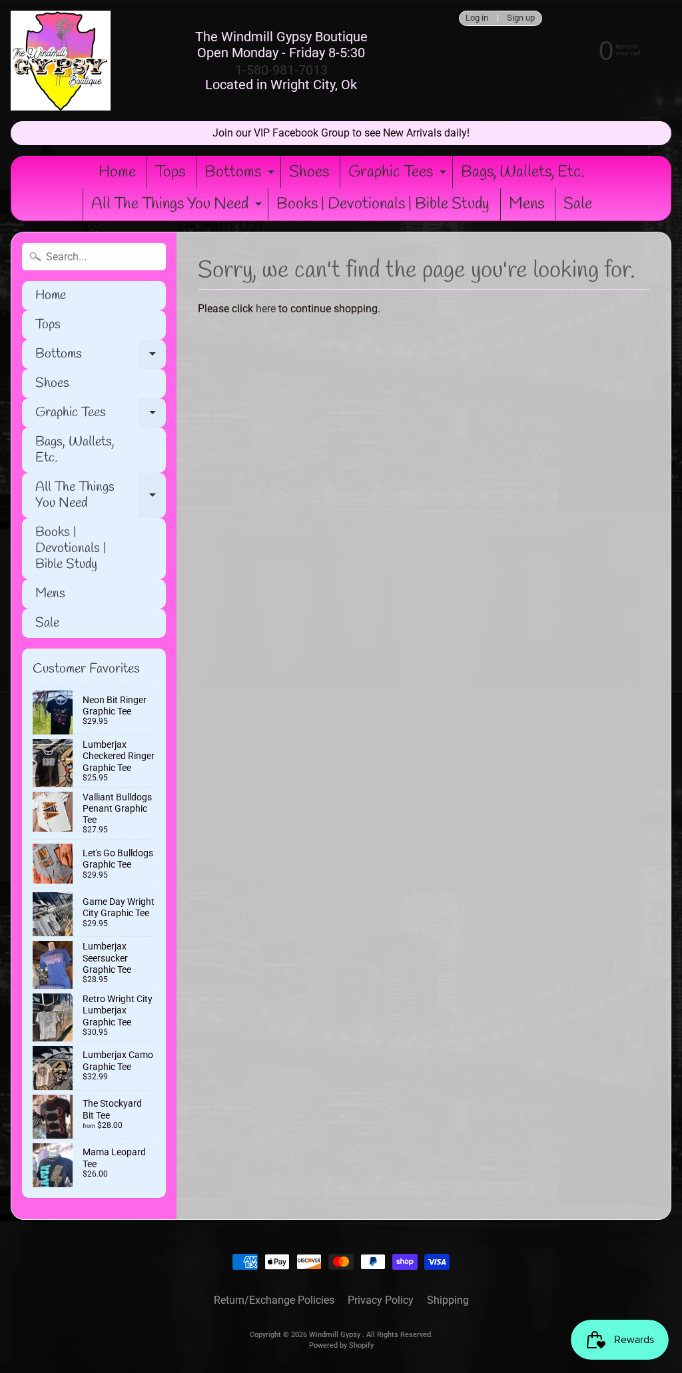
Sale (577, 204)
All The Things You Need (178, 207)
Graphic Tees (399, 175)
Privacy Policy (381, 1300)
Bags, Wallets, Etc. (522, 172)
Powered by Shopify (341, 1345)
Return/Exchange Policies (274, 1300)
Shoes (309, 172)
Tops (170, 172)
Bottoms (241, 175)
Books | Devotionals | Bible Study (383, 204)
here (266, 308)
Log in (477, 18)
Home (117, 172)
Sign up (521, 18)
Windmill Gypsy (335, 1334)
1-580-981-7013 (281, 70)
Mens (526, 204)
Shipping (448, 1300)
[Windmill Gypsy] (61, 61)
